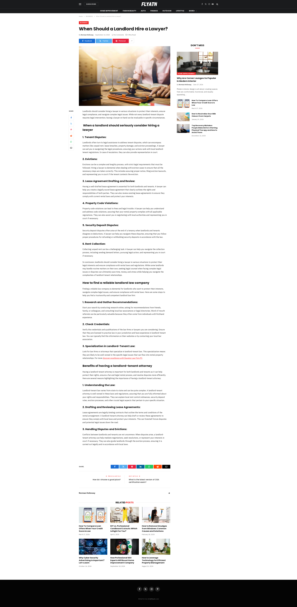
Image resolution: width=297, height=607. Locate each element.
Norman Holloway (87, 35)
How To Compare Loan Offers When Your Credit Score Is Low (91, 528)
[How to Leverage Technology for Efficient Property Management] (156, 547)
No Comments (119, 35)
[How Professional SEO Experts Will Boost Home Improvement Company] (124, 547)
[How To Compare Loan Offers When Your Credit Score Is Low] (93, 515)
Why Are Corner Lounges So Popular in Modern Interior (196, 79)
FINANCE (154, 11)
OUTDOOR (166, 11)
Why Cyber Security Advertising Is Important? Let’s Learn (91, 560)
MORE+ (192, 11)
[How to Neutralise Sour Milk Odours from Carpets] (183, 116)
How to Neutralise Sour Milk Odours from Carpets (204, 115)
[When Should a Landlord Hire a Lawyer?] (124, 76)
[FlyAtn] (148, 4)
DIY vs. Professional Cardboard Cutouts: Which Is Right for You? (123, 528)
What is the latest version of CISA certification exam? (144, 480)
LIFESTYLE (180, 11)
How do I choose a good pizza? (107, 479)
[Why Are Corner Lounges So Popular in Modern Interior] (197, 63)
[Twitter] (71, 123)
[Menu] (80, 4)
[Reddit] (71, 135)
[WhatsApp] (71, 141)
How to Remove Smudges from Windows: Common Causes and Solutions (154, 528)
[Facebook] (71, 117)
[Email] (71, 147)
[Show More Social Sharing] (131, 41)
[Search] (217, 4)
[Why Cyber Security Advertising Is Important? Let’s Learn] (93, 547)
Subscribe (91, 4)
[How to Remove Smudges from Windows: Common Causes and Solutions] (156, 515)
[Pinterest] (71, 129)
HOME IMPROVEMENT (109, 11)
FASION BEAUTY (129, 11)
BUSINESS (83, 23)
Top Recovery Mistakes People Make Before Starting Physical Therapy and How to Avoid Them (204, 129)
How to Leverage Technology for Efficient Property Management (154, 560)
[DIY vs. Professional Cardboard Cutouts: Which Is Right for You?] (124, 515)
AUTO (143, 11)
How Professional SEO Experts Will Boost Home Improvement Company (122, 560)
